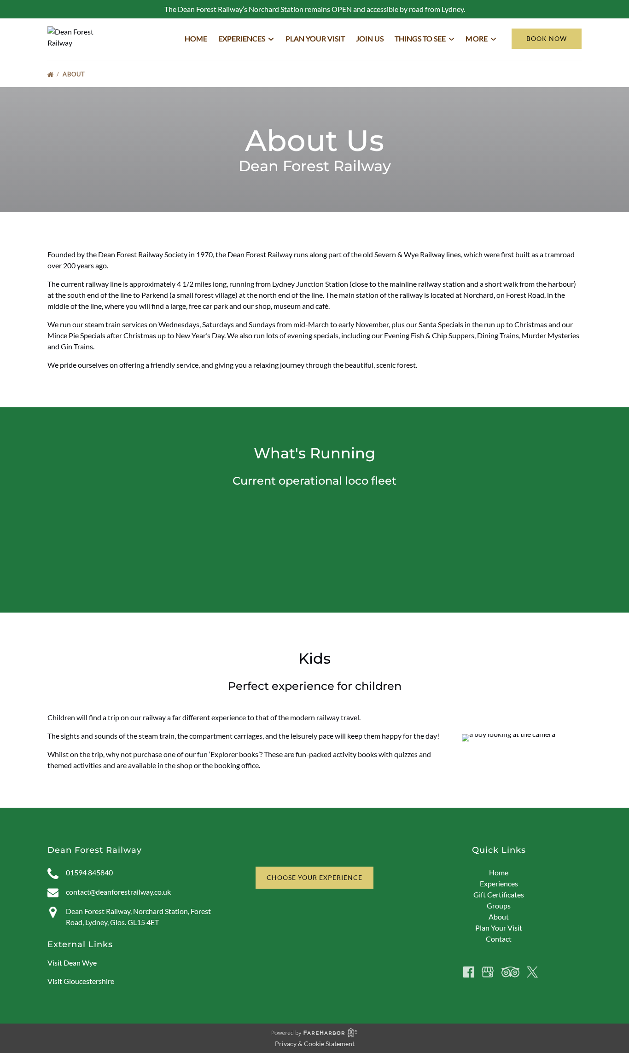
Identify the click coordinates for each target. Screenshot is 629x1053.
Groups (499, 905)
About (75, 74)
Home (196, 38)
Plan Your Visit (315, 38)
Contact (499, 938)
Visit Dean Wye (72, 962)
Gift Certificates (498, 894)
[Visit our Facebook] (468, 972)
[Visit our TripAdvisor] (510, 972)
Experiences (499, 883)
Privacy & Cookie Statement (315, 1043)
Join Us (370, 38)
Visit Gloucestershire (80, 981)
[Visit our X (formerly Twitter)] (532, 972)
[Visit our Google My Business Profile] (488, 972)
